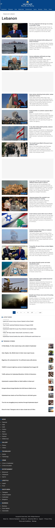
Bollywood (5, 472)
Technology (5, 456)
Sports (35, 9)
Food (3, 485)
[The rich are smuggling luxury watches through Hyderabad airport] (50, 402)
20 (32, 312)
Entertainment (28, 9)
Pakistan (4, 434)
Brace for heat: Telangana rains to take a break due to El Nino (18, 409)
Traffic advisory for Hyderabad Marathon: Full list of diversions (19, 374)
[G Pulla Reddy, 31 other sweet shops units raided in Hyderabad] (50, 345)
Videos (50, 9)
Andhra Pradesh (6, 494)
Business (40, 9)
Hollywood (5, 474)
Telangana (10, 9)
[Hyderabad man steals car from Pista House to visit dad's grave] (50, 395)
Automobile (5, 510)
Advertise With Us (33, 519)
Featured (4, 422)
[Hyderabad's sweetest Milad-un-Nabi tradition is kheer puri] (50, 381)
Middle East (21, 9)
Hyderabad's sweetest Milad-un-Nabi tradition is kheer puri (18, 381)
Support (41, 519)
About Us (5, 519)
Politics (4, 429)
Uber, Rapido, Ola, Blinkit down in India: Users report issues (18, 353)
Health (4, 483)
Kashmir (4, 436)
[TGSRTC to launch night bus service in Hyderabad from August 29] (50, 367)
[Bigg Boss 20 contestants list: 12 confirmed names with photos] (50, 360)
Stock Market (6, 508)
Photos (45, 9)
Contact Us (24, 519)
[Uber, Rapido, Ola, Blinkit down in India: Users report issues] (50, 353)
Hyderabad (4, 9)
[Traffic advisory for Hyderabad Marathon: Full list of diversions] (50, 374)
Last (40, 312)
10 (28, 312)
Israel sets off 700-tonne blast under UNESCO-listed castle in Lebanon (39, 181)
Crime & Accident (7, 465)
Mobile (4, 454)
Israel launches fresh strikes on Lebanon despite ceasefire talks (40, 230)
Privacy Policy (48, 519)
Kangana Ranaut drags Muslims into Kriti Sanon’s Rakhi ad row (19, 388)
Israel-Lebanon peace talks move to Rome (40, 213)
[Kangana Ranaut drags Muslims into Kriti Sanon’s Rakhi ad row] (50, 388)
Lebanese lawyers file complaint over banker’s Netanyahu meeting (39, 198)
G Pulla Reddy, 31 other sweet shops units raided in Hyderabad (19, 346)
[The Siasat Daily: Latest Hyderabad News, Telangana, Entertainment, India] (27, 4)
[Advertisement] (27, 82)
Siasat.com (6, 14)
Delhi (3, 427)
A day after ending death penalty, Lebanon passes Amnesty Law (41, 127)
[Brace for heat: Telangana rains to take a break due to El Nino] (50, 409)
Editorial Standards (14, 519)
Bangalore (5, 499)
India (16, 9)
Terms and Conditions (25, 521)
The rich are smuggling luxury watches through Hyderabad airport (20, 402)
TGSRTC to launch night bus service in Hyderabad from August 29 (20, 367)
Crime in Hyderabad (7, 463)
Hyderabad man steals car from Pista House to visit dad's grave (19, 395)
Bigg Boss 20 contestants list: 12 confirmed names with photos (19, 360)
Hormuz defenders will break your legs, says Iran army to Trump (40, 57)
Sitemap (34, 521)
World (3, 431)
